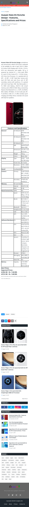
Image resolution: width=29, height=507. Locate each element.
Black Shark (21, 458)
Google (11, 462)
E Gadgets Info (19, 501)
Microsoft (19, 467)
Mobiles (13, 314)
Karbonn (21, 465)
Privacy (16, 504)
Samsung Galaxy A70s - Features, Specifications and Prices (17, 416)
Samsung (14, 472)
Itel (16, 465)
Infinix (3, 465)
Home (2, 11)
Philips (3, 472)
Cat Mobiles (11, 460)
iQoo (10, 479)
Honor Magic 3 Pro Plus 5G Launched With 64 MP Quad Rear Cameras (14, 345)
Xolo (17, 476)
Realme (8, 472)
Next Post (24, 398)
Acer (3, 458)
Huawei (7, 11)
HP (16, 462)
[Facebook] (2, 321)
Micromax (13, 467)
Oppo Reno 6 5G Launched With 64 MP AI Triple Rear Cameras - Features (18, 444)
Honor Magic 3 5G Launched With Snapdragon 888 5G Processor (11, 392)
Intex (13, 465)
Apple (11, 458)
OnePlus (14, 469)
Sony (19, 472)
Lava (3, 467)
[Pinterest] (9, 321)
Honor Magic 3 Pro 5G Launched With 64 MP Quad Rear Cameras (14, 369)
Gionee (7, 462)
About (10, 504)
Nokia (9, 469)
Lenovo (7, 467)
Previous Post (5, 398)
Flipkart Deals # (5, 7)
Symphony (4, 474)
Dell (3, 462)
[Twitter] (6, 321)
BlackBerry (4, 460)
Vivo (3, 476)
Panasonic (24, 469)
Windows (8, 476)
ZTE (2, 479)
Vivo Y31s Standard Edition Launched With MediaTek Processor (18, 423)
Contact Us (22, 504)
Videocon (24, 474)
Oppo (19, 469)
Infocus (8, 465)
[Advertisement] (14, 44)
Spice (23, 472)
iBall (6, 479)
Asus (16, 458)
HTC (19, 462)
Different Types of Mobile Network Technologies (18, 436)
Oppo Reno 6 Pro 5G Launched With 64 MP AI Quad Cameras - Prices (18, 430)
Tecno (13, 474)
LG (25, 465)
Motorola (4, 469)
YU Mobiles (22, 476)
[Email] (12, 321)
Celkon (17, 460)
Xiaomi (13, 476)
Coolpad (22, 460)
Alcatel (7, 458)
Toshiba (18, 474)
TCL (9, 474)
